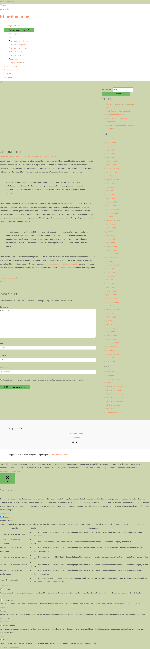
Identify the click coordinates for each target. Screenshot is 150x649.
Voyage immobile (113, 412)
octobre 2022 (111, 306)
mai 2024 (110, 235)
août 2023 (110, 269)
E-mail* (3, 356)
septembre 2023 (113, 265)
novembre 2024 (112, 213)
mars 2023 (110, 287)
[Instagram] (73, 443)
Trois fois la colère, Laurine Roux (120, 111)
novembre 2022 (112, 302)
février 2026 (111, 161)
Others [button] (2, 636)
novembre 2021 (112, 347)
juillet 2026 (111, 142)
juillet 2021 (110, 361)
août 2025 (110, 183)
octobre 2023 (111, 261)
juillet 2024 (111, 228)
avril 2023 (110, 283)
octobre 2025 (111, 176)
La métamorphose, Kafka (116, 115)
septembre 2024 (113, 220)
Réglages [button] (4, 471)
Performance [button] (5, 596)
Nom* (2, 344)
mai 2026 (110, 150)
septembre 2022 (113, 309)
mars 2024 (110, 243)
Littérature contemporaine (117, 394)
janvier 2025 (111, 205)
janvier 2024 (111, 250)
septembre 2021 (112, 354)
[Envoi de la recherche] (106, 94)
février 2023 (111, 291)
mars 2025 (110, 198)
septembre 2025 (113, 180)
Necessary (7, 517)
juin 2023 (110, 276)
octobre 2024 (112, 217)
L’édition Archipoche (67, 268)
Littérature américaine (115, 386)
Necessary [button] (4, 513)
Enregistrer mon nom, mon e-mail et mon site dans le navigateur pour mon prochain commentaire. (43, 380)
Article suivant (7, 281)
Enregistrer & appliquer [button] (9, 647)
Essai (108, 383)
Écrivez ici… (5, 307)
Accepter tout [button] (14, 471)
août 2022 (110, 313)
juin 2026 (110, 146)
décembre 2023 (112, 254)
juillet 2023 (111, 272)
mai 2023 (110, 280)
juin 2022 (110, 321)
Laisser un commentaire (9, 156)
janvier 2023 (111, 295)
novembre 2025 (112, 172)
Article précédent (8, 278)
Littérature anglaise (39, 156)
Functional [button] (4, 586)
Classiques (25, 156)
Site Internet (5, 368)
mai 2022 (110, 324)
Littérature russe (113, 405)
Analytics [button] (4, 607)
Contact (77, 437)
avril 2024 (110, 239)
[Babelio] (77, 443)
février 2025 (111, 202)
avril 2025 (110, 194)
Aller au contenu (7, 2)
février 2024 (111, 246)
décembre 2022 (112, 298)
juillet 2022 (111, 317)
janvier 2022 (111, 339)
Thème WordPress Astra (58, 455)
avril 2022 (110, 328)
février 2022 (111, 335)
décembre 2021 (112, 343)
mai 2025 (110, 191)
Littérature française (114, 397)
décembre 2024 (112, 209)
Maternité (110, 409)
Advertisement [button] (6, 622)
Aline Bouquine (14, 16)
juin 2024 (110, 232)
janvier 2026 (111, 165)
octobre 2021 (111, 350)
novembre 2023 (112, 257)
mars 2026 (110, 157)
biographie (110, 372)
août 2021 (110, 358)
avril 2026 (110, 154)
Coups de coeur (112, 379)
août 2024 (110, 224)
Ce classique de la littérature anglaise (63, 264)
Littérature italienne (114, 401)
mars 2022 (110, 332)
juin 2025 (110, 187)
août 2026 (110, 139)
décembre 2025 (112, 168)
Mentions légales (77, 433)
